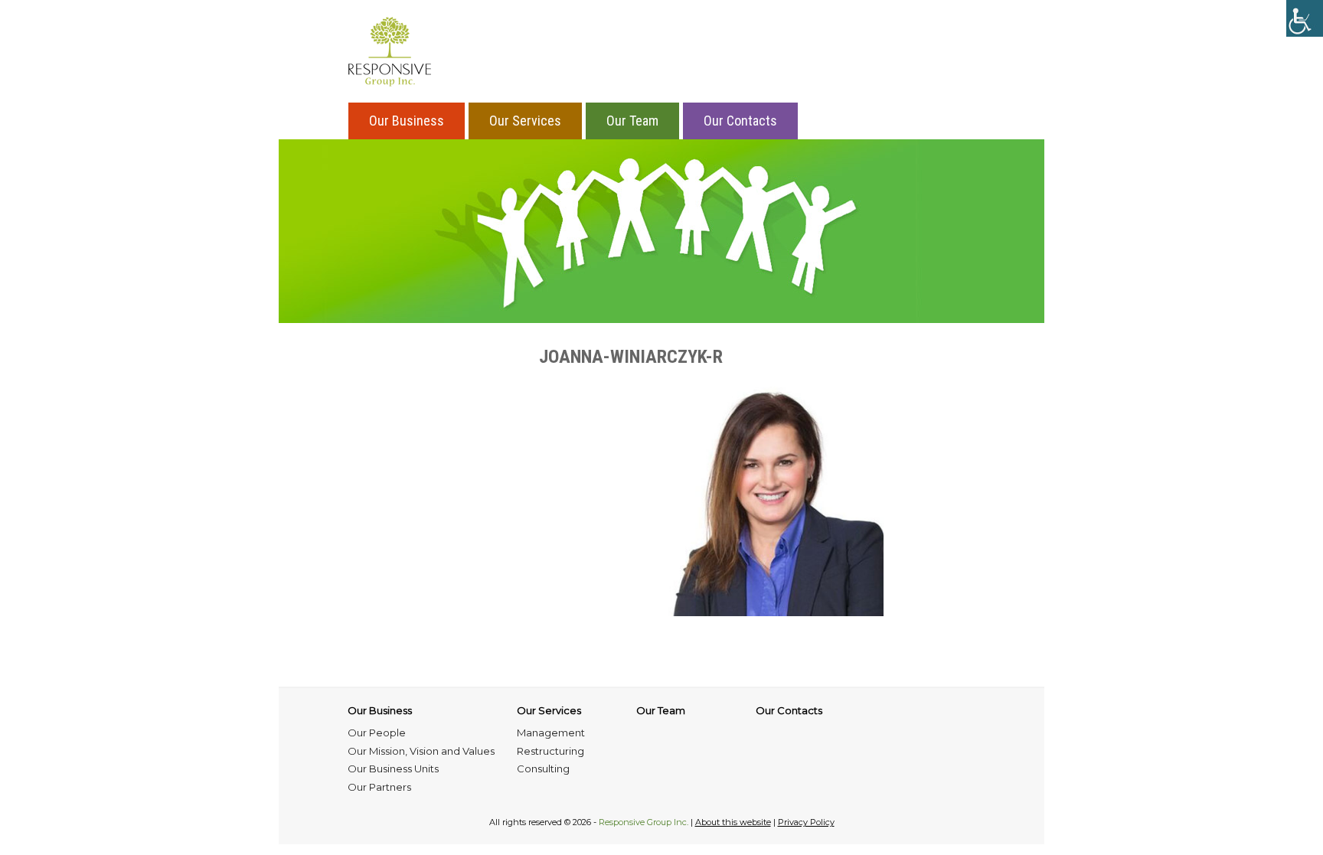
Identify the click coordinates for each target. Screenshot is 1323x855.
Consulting (543, 768)
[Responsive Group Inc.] (390, 51)
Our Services (525, 121)
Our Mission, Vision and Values (421, 751)
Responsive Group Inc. (643, 822)
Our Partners (379, 787)
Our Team (632, 121)
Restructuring (550, 751)
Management (551, 732)
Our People (377, 732)
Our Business (406, 121)
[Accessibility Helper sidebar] (1304, 18)
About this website (733, 822)
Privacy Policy (806, 822)
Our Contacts (740, 121)
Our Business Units (393, 768)
